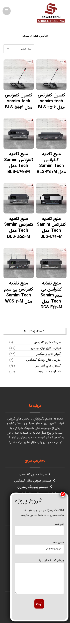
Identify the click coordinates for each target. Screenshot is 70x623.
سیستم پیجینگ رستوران (33, 486)
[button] (7, 11)
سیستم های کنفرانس (47, 342)
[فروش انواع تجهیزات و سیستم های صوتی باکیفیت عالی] (50, 12)
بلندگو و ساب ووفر (49, 371)
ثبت (39, 604)
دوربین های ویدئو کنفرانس (43, 359)
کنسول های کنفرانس (48, 365)
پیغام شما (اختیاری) (51, 560)
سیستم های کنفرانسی (33, 474)
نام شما (59, 523)
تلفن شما (58, 541)
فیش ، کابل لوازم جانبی (46, 348)
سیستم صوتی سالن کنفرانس (32, 480)
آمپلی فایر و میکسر (48, 354)
